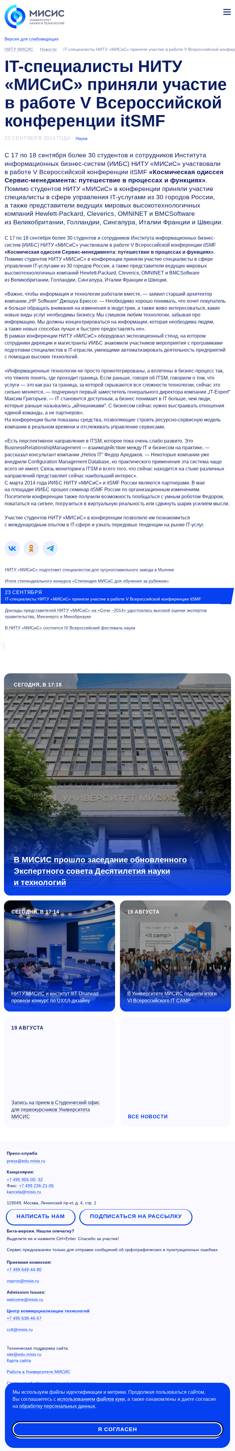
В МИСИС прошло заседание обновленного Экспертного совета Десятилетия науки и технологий (100, 871)
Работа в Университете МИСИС (38, 1371)
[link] (12, 548)
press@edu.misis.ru (26, 1160)
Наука (82, 138)
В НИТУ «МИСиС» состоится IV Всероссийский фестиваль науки (70, 627)
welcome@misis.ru (25, 1299)
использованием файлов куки (91, 1399)
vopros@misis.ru (23, 1280)
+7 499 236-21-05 (36, 1185)
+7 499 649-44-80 (24, 1269)
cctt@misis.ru (20, 1329)
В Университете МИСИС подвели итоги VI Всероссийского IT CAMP (172, 997)
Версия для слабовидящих (32, 38)
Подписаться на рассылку (136, 1216)
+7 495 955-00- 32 (25, 1179)
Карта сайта (19, 1360)
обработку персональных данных (57, 1406)
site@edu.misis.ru (24, 1354)
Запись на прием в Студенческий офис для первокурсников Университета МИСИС (55, 1109)
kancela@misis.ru (24, 1191)
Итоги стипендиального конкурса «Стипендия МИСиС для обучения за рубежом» (87, 580)
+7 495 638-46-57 (24, 1318)
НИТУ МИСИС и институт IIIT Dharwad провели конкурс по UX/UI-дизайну (55, 997)
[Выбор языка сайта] (198, 10)
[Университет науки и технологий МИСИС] (34, 16)
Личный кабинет (212, 11)
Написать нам (41, 1216)
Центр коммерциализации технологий (48, 1310)
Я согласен (117, 1429)
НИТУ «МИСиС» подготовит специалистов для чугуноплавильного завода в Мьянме (89, 569)
